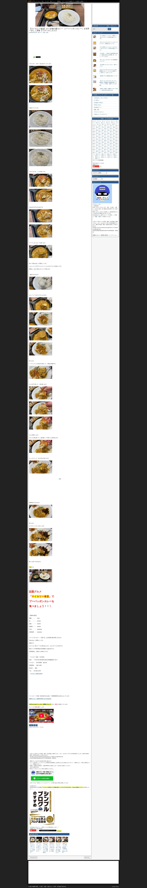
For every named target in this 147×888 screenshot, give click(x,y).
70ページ (99, 124)
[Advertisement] (59, 45)
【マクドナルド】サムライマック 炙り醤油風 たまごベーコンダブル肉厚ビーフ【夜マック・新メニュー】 (108, 71)
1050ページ (97, 157)
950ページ (112, 152)
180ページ (109, 127)
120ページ (100, 125)
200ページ (95, 128)
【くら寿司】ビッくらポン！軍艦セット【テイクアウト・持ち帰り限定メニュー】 (109, 37)
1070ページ (109, 157)
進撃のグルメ (32, 1)
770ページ (112, 146)
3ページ (103, 121)
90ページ (109, 124)
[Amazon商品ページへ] (42, 824)
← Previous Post (33, 857)
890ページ (104, 151)
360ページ (109, 133)
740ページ (95, 146)
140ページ (112, 125)
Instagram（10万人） (99, 102)
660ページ (100, 143)
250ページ (98, 130)
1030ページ (109, 155)
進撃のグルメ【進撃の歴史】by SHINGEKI (40, 698)
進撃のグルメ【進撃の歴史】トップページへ (105, 235)
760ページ (106, 146)
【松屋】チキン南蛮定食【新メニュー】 (109, 75)
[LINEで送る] (34, 57)
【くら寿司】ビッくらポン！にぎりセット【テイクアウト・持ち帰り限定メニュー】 (109, 48)
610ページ (98, 142)
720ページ (109, 145)
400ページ (106, 134)
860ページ (112, 149)
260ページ (104, 130)
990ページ (109, 154)
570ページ (100, 140)
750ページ (100, 146)
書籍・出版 (96, 109)
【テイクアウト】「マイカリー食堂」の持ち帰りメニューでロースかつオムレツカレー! (38, 847)
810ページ (109, 148)
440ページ (104, 136)
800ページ (104, 148)
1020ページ (103, 155)
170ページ (104, 127)
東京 (47, 32)
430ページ (98, 136)
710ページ (104, 145)
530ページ (104, 139)
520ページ (98, 139)
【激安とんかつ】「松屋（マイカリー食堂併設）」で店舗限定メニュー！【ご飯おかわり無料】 (64, 848)
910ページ (115, 151)
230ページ (112, 128)
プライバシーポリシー (99, 112)
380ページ (95, 134)
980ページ (104, 154)
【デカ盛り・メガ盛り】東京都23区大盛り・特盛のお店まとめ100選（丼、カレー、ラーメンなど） (109, 55)
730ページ (115, 145)
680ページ (112, 143)
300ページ (100, 131)
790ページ (98, 148)
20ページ (98, 122)
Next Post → (88, 857)
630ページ (109, 142)
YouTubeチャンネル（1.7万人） (101, 98)
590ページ (112, 140)
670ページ (106, 143)
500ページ (112, 137)
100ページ (114, 124)
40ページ (108, 122)
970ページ (98, 154)
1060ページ (103, 157)
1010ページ (97, 155)
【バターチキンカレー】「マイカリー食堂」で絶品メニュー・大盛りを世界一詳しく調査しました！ (58, 848)
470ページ (95, 137)
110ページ (95, 125)
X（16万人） (97, 100)
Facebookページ (97, 107)
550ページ (115, 139)
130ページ (106, 125)
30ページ (103, 122)
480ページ (100, 137)
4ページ (108, 121)
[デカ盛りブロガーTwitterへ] (102, 202)
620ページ (104, 142)
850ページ (106, 149)
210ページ (100, 128)
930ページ (100, 152)
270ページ (109, 130)
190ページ (115, 127)
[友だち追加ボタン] (42, 781)
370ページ (115, 133)
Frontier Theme (115, 886)
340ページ (98, 133)
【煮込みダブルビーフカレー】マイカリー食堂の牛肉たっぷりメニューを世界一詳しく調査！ (51, 847)
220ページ (106, 128)
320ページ (112, 131)
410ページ (112, 134)
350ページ (104, 133)
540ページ (109, 139)
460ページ (115, 136)
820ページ (115, 148)
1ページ (94, 121)
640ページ (115, 142)
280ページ (115, 130)
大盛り (44, 32)
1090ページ (97, 158)
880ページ (98, 151)
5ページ (112, 121)
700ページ (98, 145)
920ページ (95, 152)
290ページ (95, 131)
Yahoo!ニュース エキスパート (100, 114)
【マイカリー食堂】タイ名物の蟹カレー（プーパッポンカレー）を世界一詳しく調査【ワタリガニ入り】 (59, 30)
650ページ (95, 143)
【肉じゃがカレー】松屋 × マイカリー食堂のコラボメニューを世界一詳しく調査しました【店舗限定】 (45, 848)
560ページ (95, 140)
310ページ (106, 131)
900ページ (109, 151)
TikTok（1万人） (98, 104)
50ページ (113, 122)
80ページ (104, 124)
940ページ (106, 152)
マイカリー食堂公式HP (36, 673)
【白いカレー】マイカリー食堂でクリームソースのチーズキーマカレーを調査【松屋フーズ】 (32, 848)
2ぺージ (99, 121)
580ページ (106, 140)
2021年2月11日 (33, 32)
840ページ (100, 149)
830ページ (95, 149)
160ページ (98, 127)
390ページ (100, 134)
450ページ (109, 136)
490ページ (106, 137)
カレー (40, 32)
